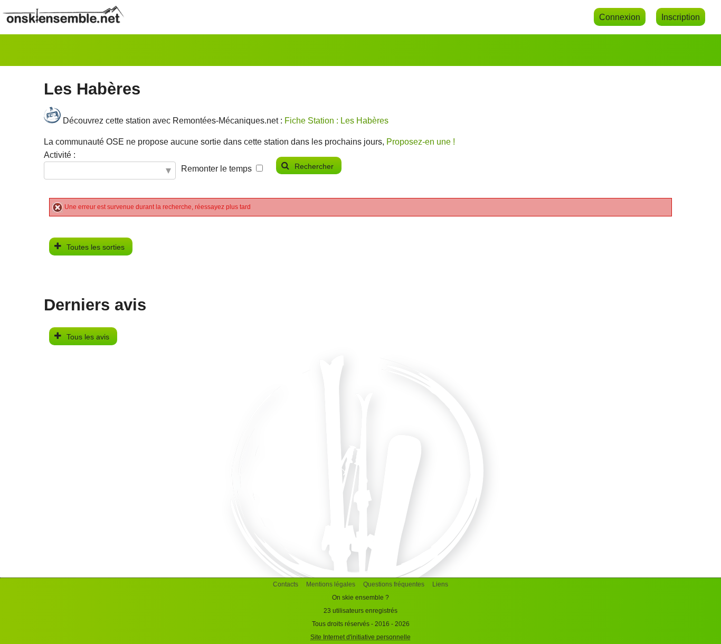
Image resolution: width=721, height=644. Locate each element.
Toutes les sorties (96, 247)
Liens (440, 584)
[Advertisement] (360, 503)
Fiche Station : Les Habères (336, 120)
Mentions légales (330, 584)
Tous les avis (88, 337)
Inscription (680, 17)
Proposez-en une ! (420, 141)
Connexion (619, 17)
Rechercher (314, 166)
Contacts (285, 584)
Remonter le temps (216, 168)
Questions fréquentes (393, 584)
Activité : (59, 154)
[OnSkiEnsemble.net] (63, 20)
